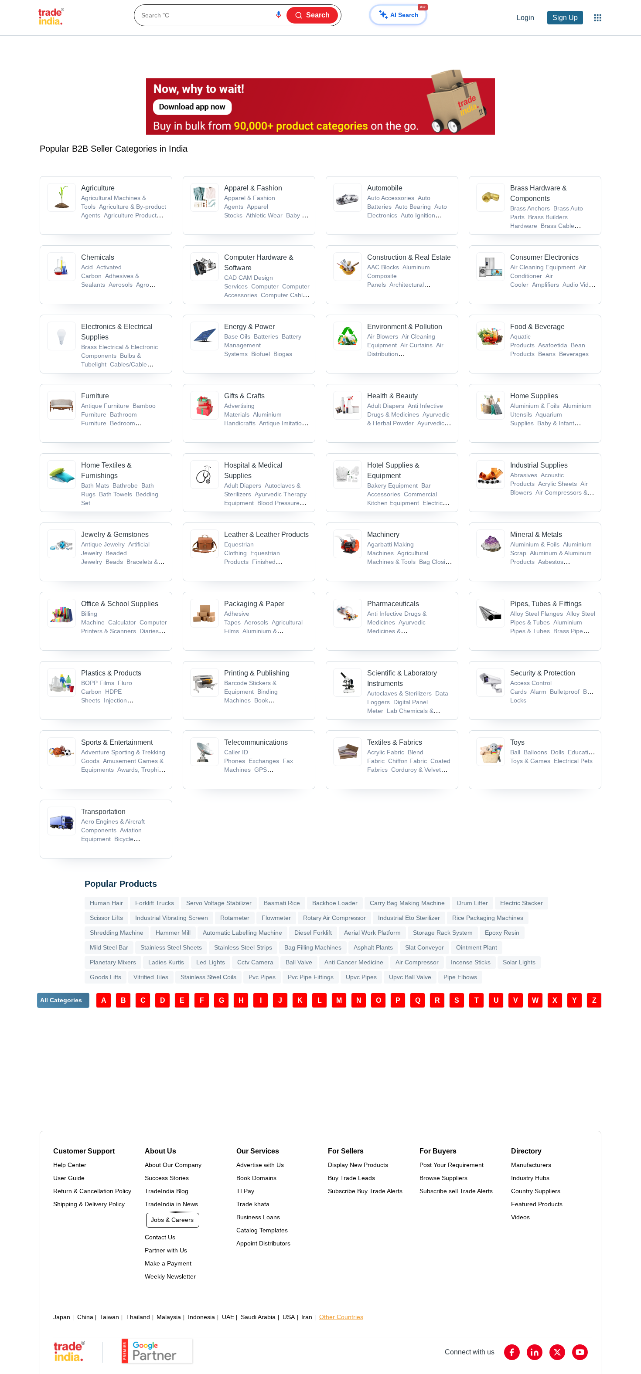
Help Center (69, 1164)
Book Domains (256, 1177)
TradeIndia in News (171, 1204)
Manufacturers (531, 1164)
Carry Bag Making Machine (407, 902)
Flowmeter (276, 917)
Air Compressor (417, 962)
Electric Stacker (521, 902)
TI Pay (245, 1190)
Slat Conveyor (424, 947)
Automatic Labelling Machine (242, 932)
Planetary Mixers (113, 962)
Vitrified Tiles (150, 977)
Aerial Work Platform (372, 932)
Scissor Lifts (106, 917)
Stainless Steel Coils (208, 977)
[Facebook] (511, 1352)
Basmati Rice (282, 902)
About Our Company (173, 1164)
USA (289, 1316)
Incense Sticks (471, 962)
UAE (228, 1316)
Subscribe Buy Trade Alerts (365, 1190)
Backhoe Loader (335, 902)
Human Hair (106, 902)
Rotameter (234, 917)
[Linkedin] (534, 1352)
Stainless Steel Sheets (171, 947)
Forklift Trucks (154, 902)
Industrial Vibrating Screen (171, 917)
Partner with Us (166, 1250)
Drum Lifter (472, 902)
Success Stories (167, 1177)
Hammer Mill (173, 932)
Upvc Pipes (361, 977)
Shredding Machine (116, 932)
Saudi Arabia (258, 1316)
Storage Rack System (443, 932)
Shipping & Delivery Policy (89, 1204)
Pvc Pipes (262, 977)
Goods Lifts (105, 977)
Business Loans (258, 1217)
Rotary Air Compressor (334, 917)
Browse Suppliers (443, 1177)
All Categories (61, 1000)
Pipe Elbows (460, 977)
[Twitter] (557, 1352)
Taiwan (109, 1316)
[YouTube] (579, 1352)
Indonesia (201, 1316)
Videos (520, 1217)
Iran (306, 1316)
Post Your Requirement (451, 1164)
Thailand (138, 1316)
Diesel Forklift (313, 932)
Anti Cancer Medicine (353, 962)
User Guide (69, 1177)
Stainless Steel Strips (243, 947)
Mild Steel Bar (109, 947)
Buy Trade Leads (351, 1177)
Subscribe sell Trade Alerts (456, 1190)
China (85, 1316)
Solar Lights (519, 962)
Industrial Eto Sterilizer (409, 917)
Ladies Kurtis (166, 962)
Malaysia (169, 1316)
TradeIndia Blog (166, 1190)
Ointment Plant (476, 947)
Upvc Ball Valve (410, 977)
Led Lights (210, 962)
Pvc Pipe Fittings (311, 977)
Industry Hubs (530, 1177)
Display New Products (358, 1164)
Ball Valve (299, 962)
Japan (61, 1316)
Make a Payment (168, 1263)
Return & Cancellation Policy (92, 1190)
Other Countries (341, 1316)
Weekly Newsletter (170, 1276)
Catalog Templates (262, 1230)
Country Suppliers (535, 1190)
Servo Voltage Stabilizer (219, 902)
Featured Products (537, 1204)
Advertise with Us (260, 1164)
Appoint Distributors (263, 1243)
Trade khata (252, 1204)
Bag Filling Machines (312, 947)
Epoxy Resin (502, 932)
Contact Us (160, 1237)
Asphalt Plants (373, 947)
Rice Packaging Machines (487, 917)
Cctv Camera (255, 962)
